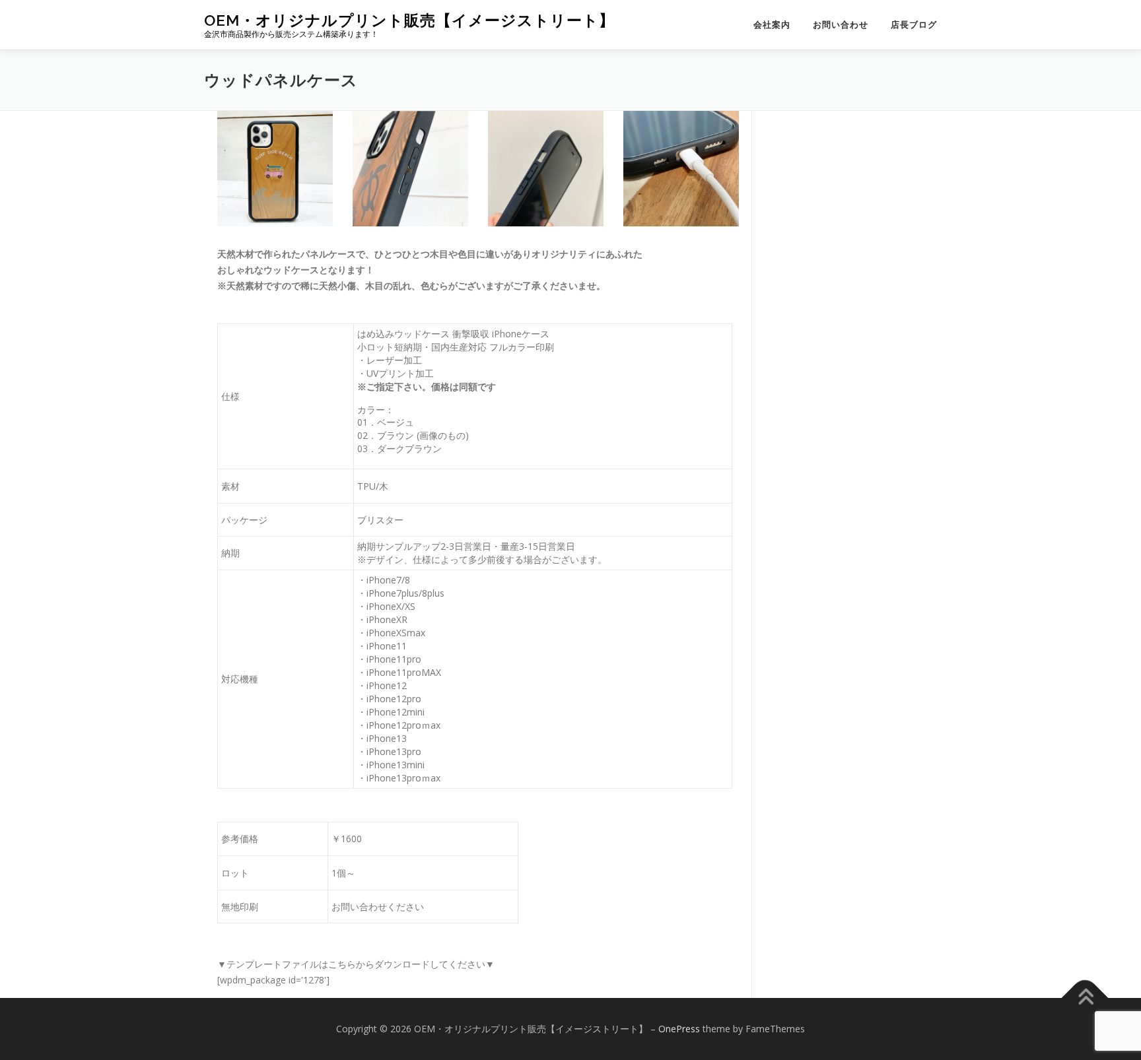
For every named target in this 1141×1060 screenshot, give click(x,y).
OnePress (679, 1028)
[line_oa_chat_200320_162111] (275, 168)
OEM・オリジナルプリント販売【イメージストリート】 (409, 20)
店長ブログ (914, 25)
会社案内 (771, 25)
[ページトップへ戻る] (1085, 997)
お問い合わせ (840, 25)
